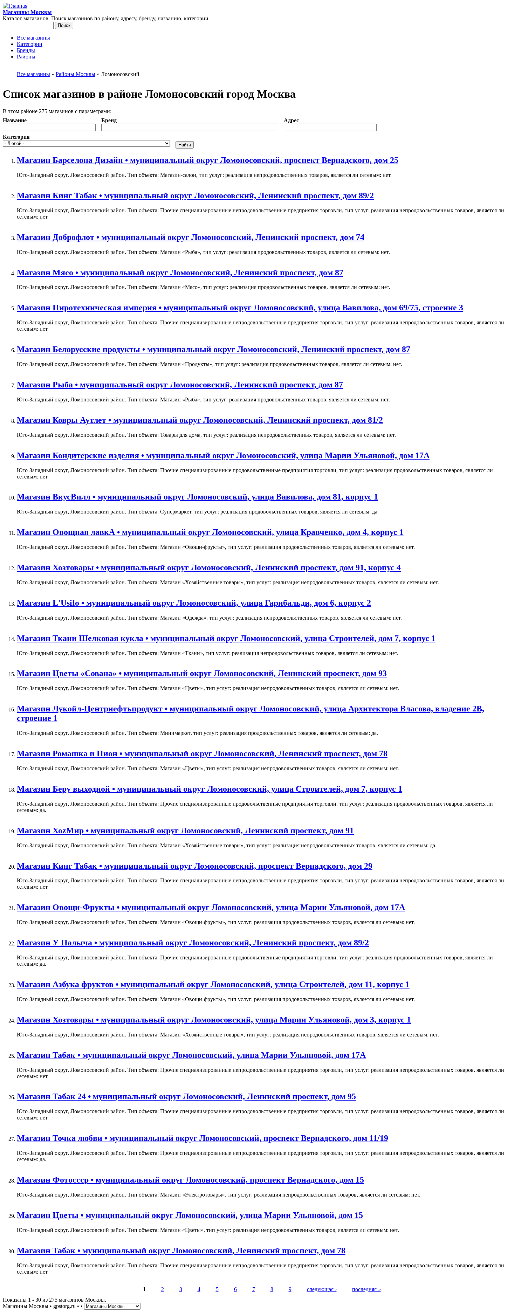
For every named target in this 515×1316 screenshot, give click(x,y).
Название (15, 120)
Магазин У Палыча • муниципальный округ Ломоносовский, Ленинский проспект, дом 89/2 (193, 942)
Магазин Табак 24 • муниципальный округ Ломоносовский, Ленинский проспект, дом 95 (186, 1096)
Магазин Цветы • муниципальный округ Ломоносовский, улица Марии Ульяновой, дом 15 (190, 1215)
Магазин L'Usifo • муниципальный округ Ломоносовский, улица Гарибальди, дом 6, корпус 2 (194, 602)
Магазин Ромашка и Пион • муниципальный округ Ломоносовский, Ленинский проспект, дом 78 (202, 753)
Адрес (291, 120)
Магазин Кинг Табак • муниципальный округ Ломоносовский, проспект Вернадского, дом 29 (194, 865)
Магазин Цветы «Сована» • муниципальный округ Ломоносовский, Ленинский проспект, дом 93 (202, 673)
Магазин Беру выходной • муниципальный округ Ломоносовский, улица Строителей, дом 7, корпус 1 (209, 788)
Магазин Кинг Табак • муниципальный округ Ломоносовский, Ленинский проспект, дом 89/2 (195, 195)
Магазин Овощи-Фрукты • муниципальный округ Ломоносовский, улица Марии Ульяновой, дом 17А (211, 907)
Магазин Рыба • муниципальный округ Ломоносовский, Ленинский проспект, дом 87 (180, 384)
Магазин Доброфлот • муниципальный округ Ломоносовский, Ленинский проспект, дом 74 (190, 237)
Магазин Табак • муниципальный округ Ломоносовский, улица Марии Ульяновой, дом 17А (191, 1055)
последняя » (366, 1289)
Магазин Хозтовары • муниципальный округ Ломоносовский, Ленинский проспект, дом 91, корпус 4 (209, 567)
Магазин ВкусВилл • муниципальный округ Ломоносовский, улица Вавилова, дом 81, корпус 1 (197, 496)
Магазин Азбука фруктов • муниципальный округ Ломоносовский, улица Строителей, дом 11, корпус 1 (213, 984)
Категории (29, 44)
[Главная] (15, 6)
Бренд (109, 120)
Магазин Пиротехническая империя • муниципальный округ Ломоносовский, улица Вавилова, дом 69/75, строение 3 (240, 307)
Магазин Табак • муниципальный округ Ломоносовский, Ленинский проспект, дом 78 (181, 1250)
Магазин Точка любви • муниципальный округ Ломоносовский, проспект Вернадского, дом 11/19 (202, 1138)
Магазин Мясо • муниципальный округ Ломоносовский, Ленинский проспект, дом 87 (180, 272)
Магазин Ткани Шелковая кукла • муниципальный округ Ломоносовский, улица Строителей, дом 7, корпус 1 (226, 638)
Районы (26, 57)
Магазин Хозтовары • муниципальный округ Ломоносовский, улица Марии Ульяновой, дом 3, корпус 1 (214, 1019)
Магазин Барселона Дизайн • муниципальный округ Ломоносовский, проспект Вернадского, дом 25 (207, 160)
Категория (16, 137)
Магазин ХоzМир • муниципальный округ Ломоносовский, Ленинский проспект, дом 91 (185, 830)
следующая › (322, 1289)
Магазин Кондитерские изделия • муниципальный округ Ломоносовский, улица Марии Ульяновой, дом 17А (223, 455)
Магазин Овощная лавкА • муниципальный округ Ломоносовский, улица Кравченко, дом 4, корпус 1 (210, 532)
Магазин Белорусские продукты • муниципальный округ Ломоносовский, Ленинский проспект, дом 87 (213, 349)
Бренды (26, 50)
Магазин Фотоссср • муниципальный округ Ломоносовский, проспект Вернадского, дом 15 (190, 1179)
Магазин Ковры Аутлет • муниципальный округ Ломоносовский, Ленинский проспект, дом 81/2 (200, 420)
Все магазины (33, 38)
